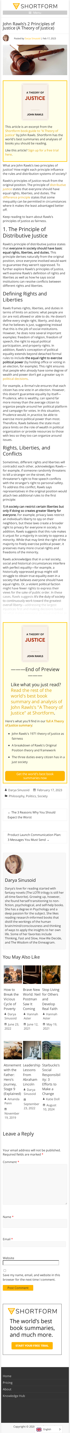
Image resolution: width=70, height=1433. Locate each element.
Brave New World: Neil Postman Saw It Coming (32, 999)
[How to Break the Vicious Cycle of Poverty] (13, 967)
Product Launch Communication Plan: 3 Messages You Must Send (34, 837)
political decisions (15, 379)
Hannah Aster (31, 1016)
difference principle (16, 197)
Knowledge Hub (14, 1396)
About (7, 1389)
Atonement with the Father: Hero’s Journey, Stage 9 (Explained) (12, 1079)
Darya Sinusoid (32, 38)
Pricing (8, 1383)
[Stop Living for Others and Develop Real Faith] (51, 967)
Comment (11, 1162)
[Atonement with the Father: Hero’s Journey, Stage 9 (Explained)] (13, 1043)
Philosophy (16, 796)
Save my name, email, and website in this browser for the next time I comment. (31, 1277)
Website (8, 1258)
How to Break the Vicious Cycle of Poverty (11, 999)
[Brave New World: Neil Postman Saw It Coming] (32, 967)
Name (8, 1217)
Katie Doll (53, 1099)
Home (7, 1376)
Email (8, 1239)
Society (43, 796)
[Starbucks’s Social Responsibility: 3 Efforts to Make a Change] (51, 1043)
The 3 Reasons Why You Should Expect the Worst (31, 814)
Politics (31, 796)
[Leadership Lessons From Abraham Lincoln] (32, 1043)
